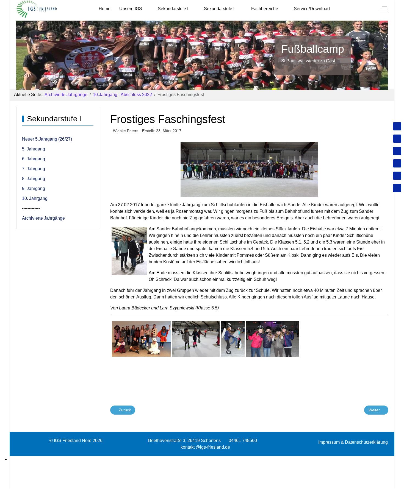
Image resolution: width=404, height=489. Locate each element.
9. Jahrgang (33, 188)
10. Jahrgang (35, 198)
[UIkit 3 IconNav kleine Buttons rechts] (202, 459)
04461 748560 (243, 440)
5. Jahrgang (33, 149)
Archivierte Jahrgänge (43, 218)
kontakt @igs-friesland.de (205, 447)
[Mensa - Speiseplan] (397, 151)
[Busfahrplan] (397, 188)
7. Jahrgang (33, 168)
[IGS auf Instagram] (397, 163)
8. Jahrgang (33, 178)
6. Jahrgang (33, 159)
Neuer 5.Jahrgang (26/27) (47, 139)
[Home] (397, 126)
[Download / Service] (397, 139)
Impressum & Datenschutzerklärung (353, 442)
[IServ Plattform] (397, 176)
